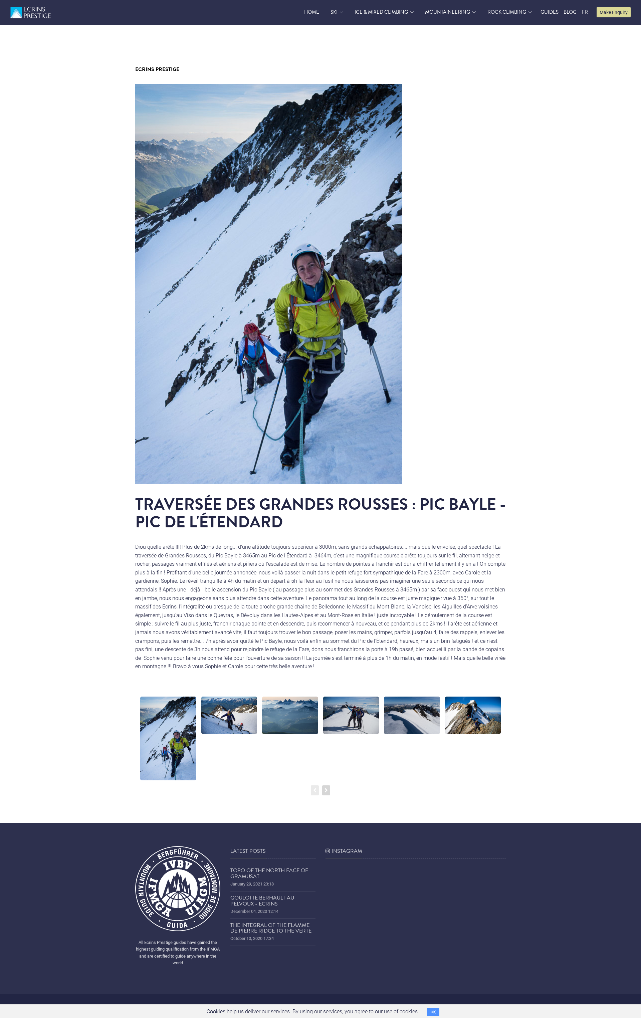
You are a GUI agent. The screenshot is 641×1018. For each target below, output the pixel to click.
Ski (334, 12)
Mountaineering (447, 12)
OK (433, 1011)
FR (585, 12)
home (311, 12)
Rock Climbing (506, 12)
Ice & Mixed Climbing (381, 12)
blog (570, 12)
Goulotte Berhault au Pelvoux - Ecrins (262, 901)
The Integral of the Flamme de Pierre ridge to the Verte (270, 928)
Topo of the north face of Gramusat (269, 873)
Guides (550, 12)
